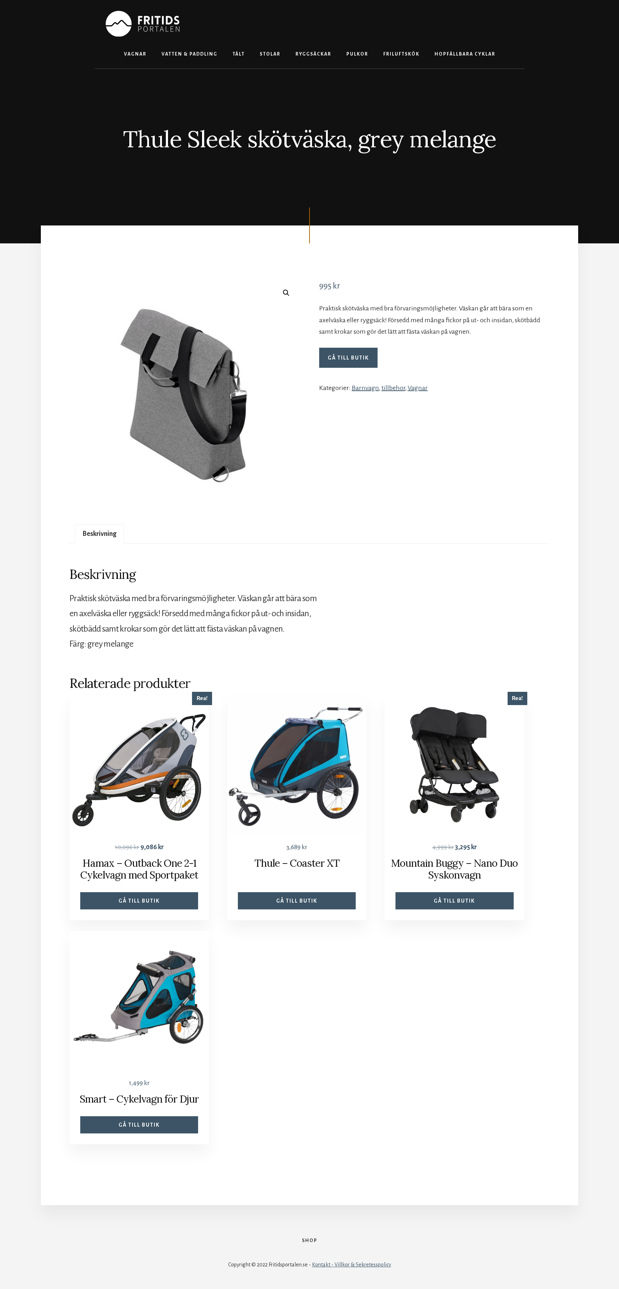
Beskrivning (99, 533)
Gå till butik (348, 358)
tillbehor (393, 387)
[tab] (99, 534)
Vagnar (418, 387)
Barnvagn (365, 387)
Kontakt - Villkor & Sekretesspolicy (351, 1264)
